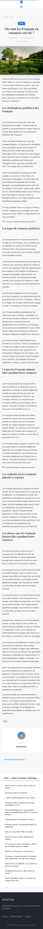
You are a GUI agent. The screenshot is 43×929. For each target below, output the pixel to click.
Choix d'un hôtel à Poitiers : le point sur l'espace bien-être (20, 879)
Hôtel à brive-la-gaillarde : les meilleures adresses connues (21, 864)
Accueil (5, 17)
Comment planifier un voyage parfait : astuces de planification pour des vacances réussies (21, 812)
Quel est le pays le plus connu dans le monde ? (19, 838)
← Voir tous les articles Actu (13, 759)
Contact (28, 916)
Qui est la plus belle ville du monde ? (19, 832)
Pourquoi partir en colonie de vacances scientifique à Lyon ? (20, 803)
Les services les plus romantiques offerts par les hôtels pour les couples (20, 845)
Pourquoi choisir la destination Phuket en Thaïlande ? (21, 825)
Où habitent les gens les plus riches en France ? (20, 872)
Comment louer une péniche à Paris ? (19, 819)
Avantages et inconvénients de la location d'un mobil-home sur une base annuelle (20, 857)
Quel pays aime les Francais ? (16, 793)
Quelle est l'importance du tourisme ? (19, 851)
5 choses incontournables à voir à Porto (20, 798)
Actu (11, 17)
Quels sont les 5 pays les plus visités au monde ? (20, 786)
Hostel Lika (8, 899)
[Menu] (21, 7)
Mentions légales (16, 916)
